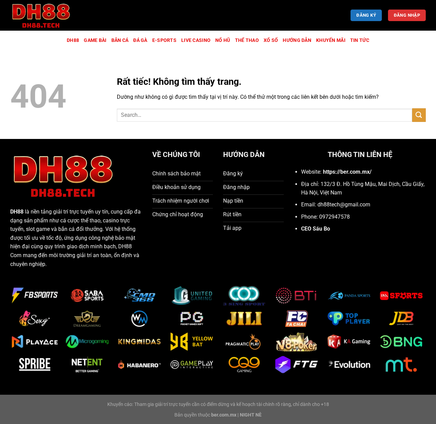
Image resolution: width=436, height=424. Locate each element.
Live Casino (196, 40)
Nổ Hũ (222, 40)
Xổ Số (271, 40)
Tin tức (359, 40)
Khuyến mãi (330, 40)
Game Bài (95, 40)
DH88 (73, 40)
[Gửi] (419, 115)
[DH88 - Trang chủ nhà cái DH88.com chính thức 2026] (44, 15)
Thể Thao (247, 40)
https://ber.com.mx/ (347, 172)
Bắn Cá (120, 40)
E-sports (164, 40)
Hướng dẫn (297, 40)
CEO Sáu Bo (315, 228)
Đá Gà (140, 40)
